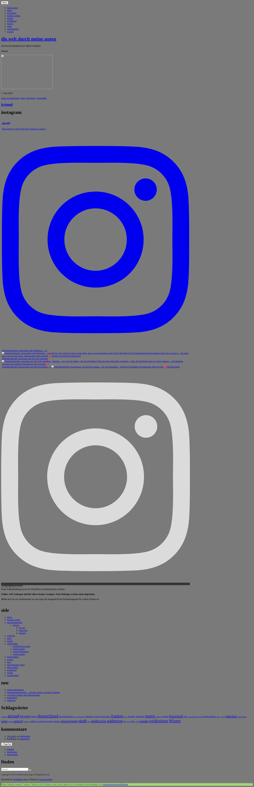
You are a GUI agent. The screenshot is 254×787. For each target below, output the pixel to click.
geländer (159, 717)
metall (223, 717)
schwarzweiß (45, 721)
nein (106, 784)
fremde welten (13, 16)
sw (124, 721)
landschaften (13, 657)
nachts (10, 23)
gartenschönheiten (15, 690)
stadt (83, 720)
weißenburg (158, 721)
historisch (176, 716)
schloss (33, 721)
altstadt (14, 716)
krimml (16, 98)
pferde (10, 722)
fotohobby (12, 13)
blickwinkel (12, 8)
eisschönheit (80, 717)
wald (136, 722)
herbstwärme (19, 649)
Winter (175, 720)
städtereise (98, 721)
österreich (30, 98)
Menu (4, 3)
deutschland (48, 716)
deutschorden (66, 716)
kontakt (10, 749)
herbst (165, 716)
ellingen (89, 716)
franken (22, 633)
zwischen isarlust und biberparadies (23, 695)
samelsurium (13, 29)
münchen (23, 630)
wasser (10, 31)
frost (125, 717)
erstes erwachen (102, 716)
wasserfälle (41, 98)
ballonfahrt (12, 698)
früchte (131, 716)
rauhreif (18, 721)
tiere (9, 662)
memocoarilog (45, 779)
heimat (10, 18)
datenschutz (12, 754)
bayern (22, 628)
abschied (4, 717)
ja (103, 784)
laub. (218, 717)
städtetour (115, 721)
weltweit (11, 636)
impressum (12, 752)
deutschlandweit (14, 622)
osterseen (11, 700)
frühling (140, 716)
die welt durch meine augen (28, 38)
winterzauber (19, 654)
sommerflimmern (21, 651)
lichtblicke (12, 21)
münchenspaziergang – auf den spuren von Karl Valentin (33, 692)
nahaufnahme (242, 717)
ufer (132, 721)
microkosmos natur (16, 665)
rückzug (26, 722)
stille (88, 722)
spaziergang (69, 721)
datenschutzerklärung (118, 784)
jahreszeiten (12, 643)
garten (10, 641)
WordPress (18, 779)
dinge (9, 10)
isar (185, 716)
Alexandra (12, 736)
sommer (56, 721)
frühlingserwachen (21, 646)
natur (9, 26)
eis (74, 717)
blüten (33, 716)
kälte (200, 717)
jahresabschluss (193, 717)
